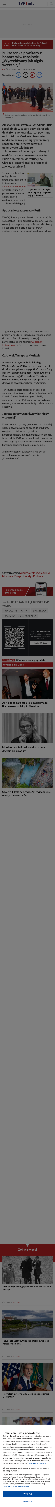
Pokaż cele (27, 1502)
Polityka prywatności (38, 1463)
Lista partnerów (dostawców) (16, 1486)
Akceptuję (27, 1494)
